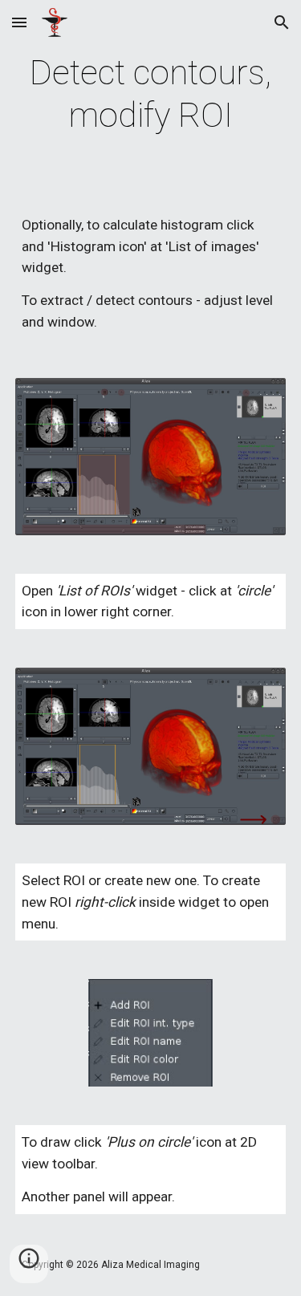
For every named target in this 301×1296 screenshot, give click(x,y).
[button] (19, 22)
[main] (151, 94)
